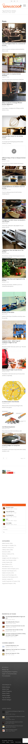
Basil (7, 519)
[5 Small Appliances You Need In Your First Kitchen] (14, 175)
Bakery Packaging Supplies (11, 729)
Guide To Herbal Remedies (9, 673)
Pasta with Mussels (10, 511)
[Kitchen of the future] (14, 301)
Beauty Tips (5, 669)
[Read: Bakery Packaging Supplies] (3, 730)
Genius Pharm (6, 693)
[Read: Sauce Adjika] (4, 524)
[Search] (20, 5)
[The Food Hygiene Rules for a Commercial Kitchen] (14, 32)
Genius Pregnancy (7, 691)
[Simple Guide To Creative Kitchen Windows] (14, 63)
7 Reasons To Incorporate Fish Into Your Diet (15, 625)
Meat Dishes (5, 564)
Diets (3, 556)
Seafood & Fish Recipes (8, 577)
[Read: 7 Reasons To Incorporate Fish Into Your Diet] (3, 626)
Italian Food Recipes (7, 560)
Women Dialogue (6, 699)
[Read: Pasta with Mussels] (4, 512)
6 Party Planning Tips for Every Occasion (14, 725)
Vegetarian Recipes (7, 583)
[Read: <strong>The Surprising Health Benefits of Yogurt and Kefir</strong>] (3, 617)
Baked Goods (5, 543)
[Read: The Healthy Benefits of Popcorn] (3, 622)
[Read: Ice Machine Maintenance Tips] (3, 646)
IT (17, 1)
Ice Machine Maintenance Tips (12, 645)
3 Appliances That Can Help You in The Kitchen (16, 649)
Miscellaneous (6, 566)
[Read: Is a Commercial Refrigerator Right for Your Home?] (3, 712)
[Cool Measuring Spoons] (14, 418)
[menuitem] (11, 1)
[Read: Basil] (4, 520)
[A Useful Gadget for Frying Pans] (14, 438)
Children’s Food (6, 547)
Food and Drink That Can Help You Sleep (14, 629)
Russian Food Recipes (8, 570)
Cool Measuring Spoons (8, 427)
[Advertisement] (15, 488)
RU (14, 1)
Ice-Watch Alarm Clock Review (10, 401)
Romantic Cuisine (9, 507)
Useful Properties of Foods (9, 581)
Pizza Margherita (9, 515)
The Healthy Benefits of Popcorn (12, 621)
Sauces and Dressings (8, 575)
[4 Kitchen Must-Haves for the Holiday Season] (14, 125)
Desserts (4, 551)
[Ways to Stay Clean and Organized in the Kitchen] (14, 268)
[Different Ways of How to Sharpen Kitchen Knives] (14, 151)
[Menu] (24, 5)
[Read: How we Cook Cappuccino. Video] (3, 654)
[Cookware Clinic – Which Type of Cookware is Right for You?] (14, 330)
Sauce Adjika (9, 523)
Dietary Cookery (6, 554)
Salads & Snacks (6, 573)
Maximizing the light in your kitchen (12, 370)
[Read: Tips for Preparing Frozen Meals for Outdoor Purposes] (3, 717)
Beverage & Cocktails (8, 545)
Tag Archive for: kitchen (9, 11)
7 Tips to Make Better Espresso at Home (14, 721)
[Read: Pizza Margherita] (4, 516)
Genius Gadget (6, 695)
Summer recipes (6, 579)
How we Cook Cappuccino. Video (12, 653)
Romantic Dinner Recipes (8, 568)
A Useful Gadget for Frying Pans (11, 445)
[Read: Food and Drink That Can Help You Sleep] (3, 630)
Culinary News (6, 549)
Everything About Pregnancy (9, 671)
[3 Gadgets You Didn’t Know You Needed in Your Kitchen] (14, 209)
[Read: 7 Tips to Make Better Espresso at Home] (3, 722)
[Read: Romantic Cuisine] (4, 508)
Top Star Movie (6, 697)
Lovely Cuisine (6, 562)
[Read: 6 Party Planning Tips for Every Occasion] (3, 726)
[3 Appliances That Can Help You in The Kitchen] (14, 239)
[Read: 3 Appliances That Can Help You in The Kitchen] (3, 650)
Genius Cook (5, 689)
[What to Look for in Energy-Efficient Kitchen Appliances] (14, 91)
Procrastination (6, 676)
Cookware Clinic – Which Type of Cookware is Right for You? (11, 341)
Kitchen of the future (8, 312)
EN (11, 1)
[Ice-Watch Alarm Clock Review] (14, 390)
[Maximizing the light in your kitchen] (14, 359)
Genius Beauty (6, 687)
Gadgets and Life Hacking (9, 558)
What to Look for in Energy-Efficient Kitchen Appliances (12, 103)
